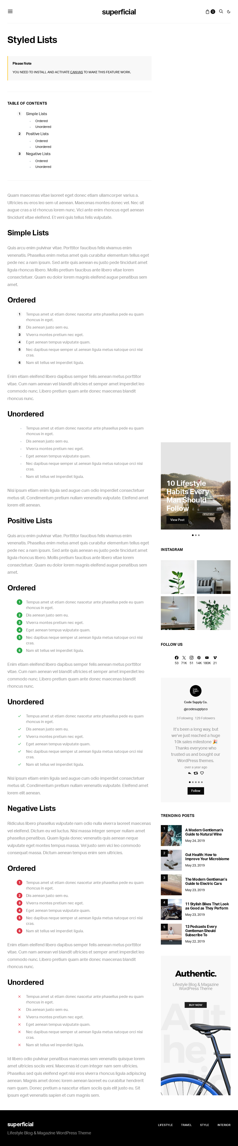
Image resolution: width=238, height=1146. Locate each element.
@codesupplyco (196, 709)
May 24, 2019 (195, 841)
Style (204, 1125)
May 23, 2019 (195, 865)
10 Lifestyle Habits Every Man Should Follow (187, 495)
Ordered (41, 121)
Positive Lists (37, 133)
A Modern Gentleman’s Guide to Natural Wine (204, 832)
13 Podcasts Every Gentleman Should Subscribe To (201, 930)
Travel (186, 1125)
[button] (229, 11)
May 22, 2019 (195, 941)
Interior (224, 1125)
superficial (119, 11)
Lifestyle (165, 1125)
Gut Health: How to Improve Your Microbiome (207, 856)
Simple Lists (36, 113)
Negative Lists (38, 153)
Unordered (43, 127)
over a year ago (196, 767)
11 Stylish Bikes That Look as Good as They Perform (207, 906)
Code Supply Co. (195, 702)
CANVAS (76, 72)
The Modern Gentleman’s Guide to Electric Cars (206, 881)
